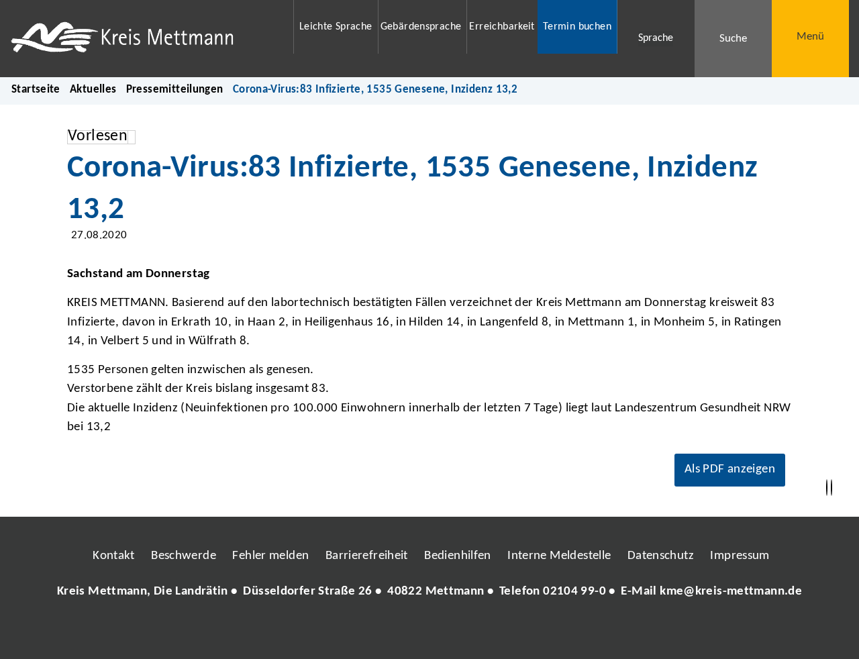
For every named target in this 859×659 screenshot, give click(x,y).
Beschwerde (183, 556)
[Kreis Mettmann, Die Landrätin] (429, 592)
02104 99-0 (574, 591)
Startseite (35, 89)
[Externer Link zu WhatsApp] (488, 632)
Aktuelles (93, 89)
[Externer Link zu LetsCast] (518, 632)
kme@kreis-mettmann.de (731, 591)
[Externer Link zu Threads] (398, 632)
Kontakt (114, 556)
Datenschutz (660, 556)
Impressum (739, 556)
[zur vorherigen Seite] (826, 487)
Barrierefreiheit (366, 556)
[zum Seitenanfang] (831, 487)
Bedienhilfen (457, 556)
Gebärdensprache (421, 26)
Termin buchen (577, 26)
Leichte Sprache (335, 26)
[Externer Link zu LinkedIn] (428, 632)
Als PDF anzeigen (730, 469)
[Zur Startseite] (143, 38)
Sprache (655, 38)
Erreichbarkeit (501, 26)
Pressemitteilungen (174, 89)
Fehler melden (270, 556)
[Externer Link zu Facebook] (337, 632)
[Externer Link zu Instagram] (367, 632)
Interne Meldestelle (559, 556)
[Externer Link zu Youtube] (458, 632)
